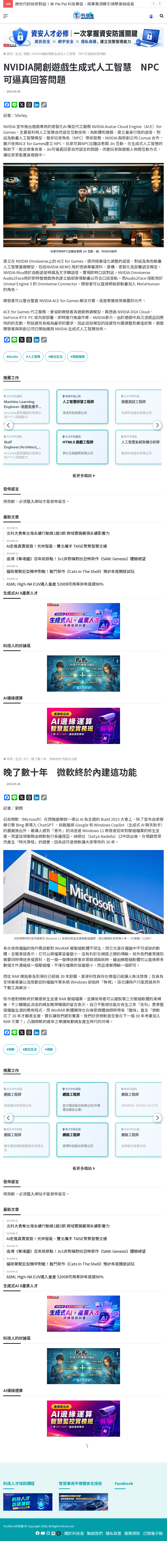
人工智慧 (34, 356)
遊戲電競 (78, 356)
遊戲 (27, 53)
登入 (31, 501)
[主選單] (5, 17)
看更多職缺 (82, 475)
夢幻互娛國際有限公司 (78, 453)
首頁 (9, 53)
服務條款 (132, 1533)
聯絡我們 (95, 1533)
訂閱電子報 (153, 1533)
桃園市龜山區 (73, 396)
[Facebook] (37, 1533)
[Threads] (58, 1533)
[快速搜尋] (161, 17)
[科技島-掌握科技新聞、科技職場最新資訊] (83, 15)
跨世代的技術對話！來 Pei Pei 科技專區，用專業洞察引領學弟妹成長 (74, 4)
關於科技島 (74, 1533)
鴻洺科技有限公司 (75, 413)
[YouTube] (42, 1533)
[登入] (151, 17)
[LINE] (53, 1533)
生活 (18, 53)
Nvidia (13, 356)
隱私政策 (113, 1533)
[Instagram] (48, 1533)
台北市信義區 (73, 436)
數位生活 (56, 356)
